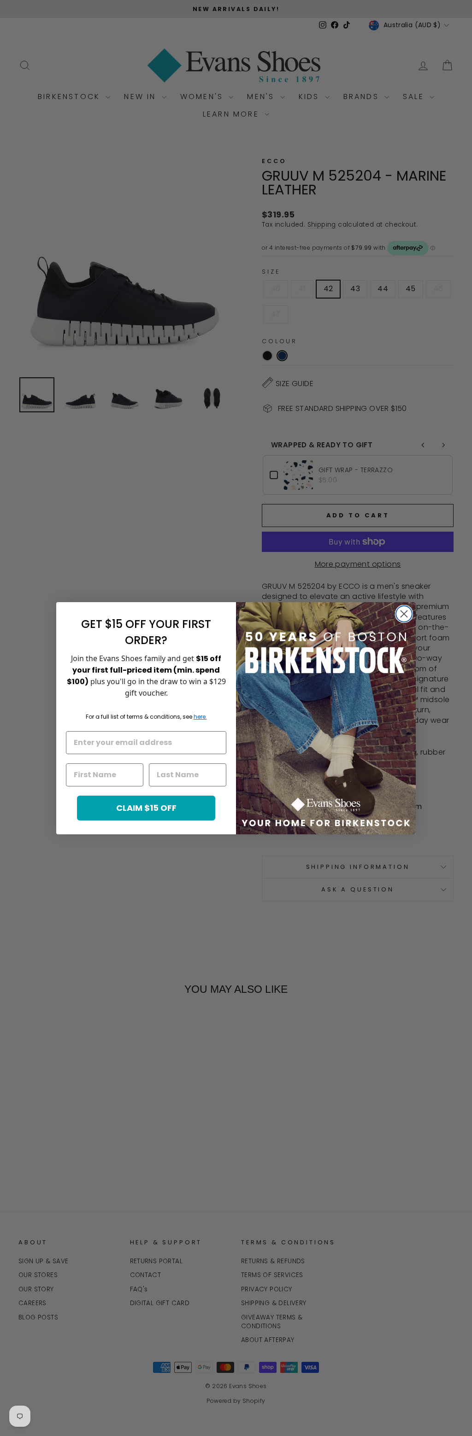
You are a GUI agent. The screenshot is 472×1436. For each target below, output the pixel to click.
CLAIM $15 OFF (146, 808)
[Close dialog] (404, 614)
